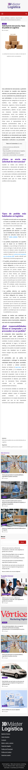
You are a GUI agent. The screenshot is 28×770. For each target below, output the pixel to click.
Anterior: (14, 440)
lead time (18, 367)
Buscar (3, 537)
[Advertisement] (14, 73)
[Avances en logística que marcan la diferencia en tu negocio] (14, 517)
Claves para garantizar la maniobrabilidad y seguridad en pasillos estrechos (12, 475)
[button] (2, 13)
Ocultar (20, 143)
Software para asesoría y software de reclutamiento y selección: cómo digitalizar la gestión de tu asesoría (13, 549)
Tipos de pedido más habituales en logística (14, 151)
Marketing (5, 622)
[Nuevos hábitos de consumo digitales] (14, 699)
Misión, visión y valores (7, 743)
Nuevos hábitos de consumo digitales (11, 571)
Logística (4, 23)
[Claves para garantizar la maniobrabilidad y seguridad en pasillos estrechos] (14, 464)
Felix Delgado (5, 30)
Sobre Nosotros (5, 737)
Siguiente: (12, 446)
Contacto (3, 740)
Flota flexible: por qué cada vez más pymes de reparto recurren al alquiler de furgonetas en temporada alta (13, 566)
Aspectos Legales (6, 755)
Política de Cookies (6, 752)
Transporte (5, 677)
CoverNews (13, 767)
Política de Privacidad (7, 749)
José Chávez (5, 531)
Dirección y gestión (6, 594)
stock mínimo (13, 237)
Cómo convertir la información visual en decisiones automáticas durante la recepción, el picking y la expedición (13, 502)
